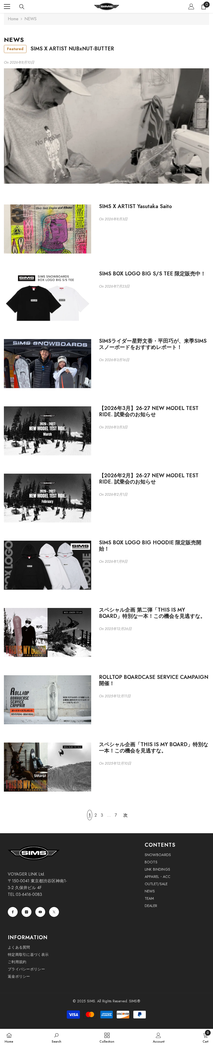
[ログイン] (191, 6)
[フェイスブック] (13, 912)
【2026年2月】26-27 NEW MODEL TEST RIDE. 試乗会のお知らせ (148, 479)
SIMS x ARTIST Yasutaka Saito (135, 206)
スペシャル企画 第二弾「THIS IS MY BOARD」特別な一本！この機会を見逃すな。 (152, 613)
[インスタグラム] (26, 912)
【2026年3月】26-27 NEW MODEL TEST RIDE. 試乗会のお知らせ (148, 411)
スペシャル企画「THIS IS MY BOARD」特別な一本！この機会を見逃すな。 (153, 748)
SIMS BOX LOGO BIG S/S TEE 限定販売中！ (152, 274)
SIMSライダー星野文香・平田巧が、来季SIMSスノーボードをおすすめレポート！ (153, 344)
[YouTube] (40, 912)
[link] (56, 1037)
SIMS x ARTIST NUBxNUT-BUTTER (60, 48)
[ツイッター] (54, 912)
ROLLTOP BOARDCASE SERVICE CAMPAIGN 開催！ (153, 680)
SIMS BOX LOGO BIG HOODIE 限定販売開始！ (150, 546)
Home (13, 19)
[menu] (7, 6)
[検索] (22, 7)
